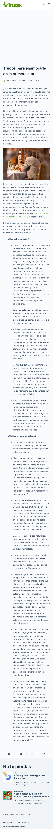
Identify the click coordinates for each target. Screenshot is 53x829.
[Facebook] (9, 754)
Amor (37, 80)
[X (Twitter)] (20, 754)
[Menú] (49, 4)
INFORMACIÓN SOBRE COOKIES (14, 826)
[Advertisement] (26, 36)
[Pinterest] (32, 754)
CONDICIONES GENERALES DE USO (16, 823)
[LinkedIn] (44, 754)
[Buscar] (44, 4)
